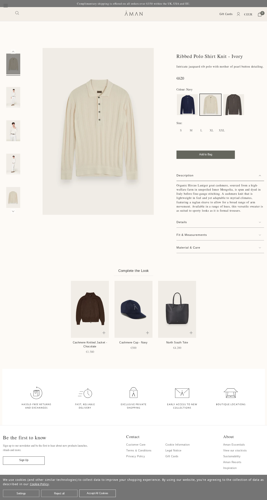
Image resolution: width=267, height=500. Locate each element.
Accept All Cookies (97, 493)
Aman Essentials (234, 444)
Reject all (59, 493)
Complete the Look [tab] (133, 271)
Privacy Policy (135, 456)
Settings (21, 493)
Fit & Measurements (191, 234)
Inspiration (230, 468)
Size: (179, 123)
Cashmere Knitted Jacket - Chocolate (90, 344)
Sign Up (23, 460)
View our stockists (235, 450)
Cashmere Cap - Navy (133, 342)
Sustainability (232, 456)
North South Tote (177, 342)
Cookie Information (177, 444)
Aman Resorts (232, 462)
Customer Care (135, 444)
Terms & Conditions (138, 450)
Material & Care (188, 247)
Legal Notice (173, 450)
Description (185, 175)
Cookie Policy (39, 484)
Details (181, 222)
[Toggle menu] (5, 14)
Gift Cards (226, 14)
